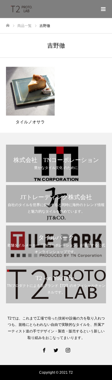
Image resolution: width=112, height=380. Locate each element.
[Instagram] (68, 350)
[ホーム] (8, 26)
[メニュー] (103, 9)
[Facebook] (44, 350)
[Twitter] (56, 350)
